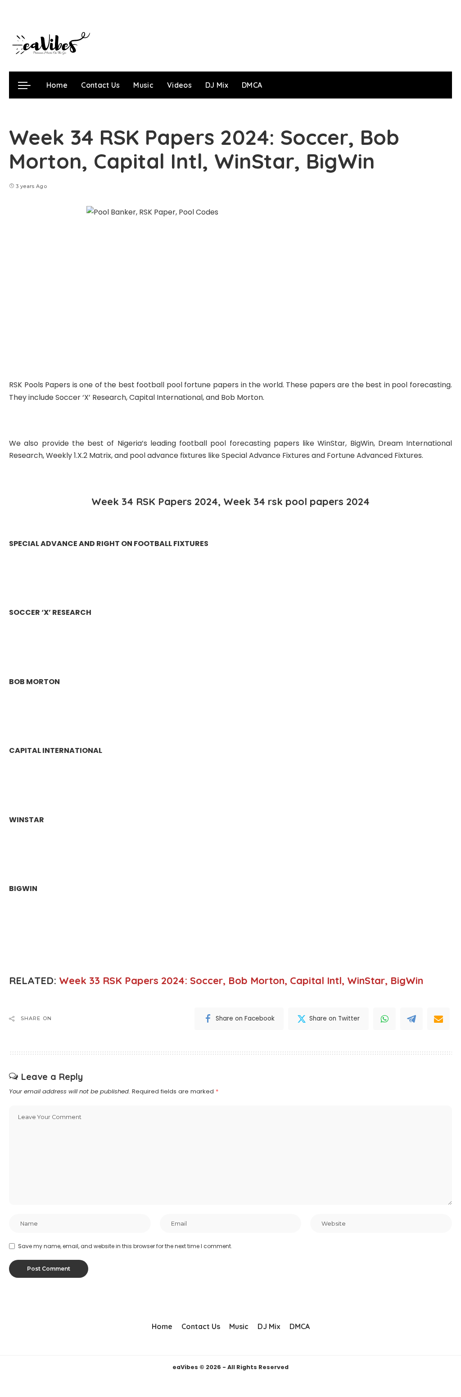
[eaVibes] (49, 44)
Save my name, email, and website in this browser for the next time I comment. (125, 1246)
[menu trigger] (29, 85)
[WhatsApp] (384, 1018)
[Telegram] (411, 1018)
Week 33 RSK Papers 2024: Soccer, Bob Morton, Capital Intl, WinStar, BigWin (241, 980)
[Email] (438, 1018)
